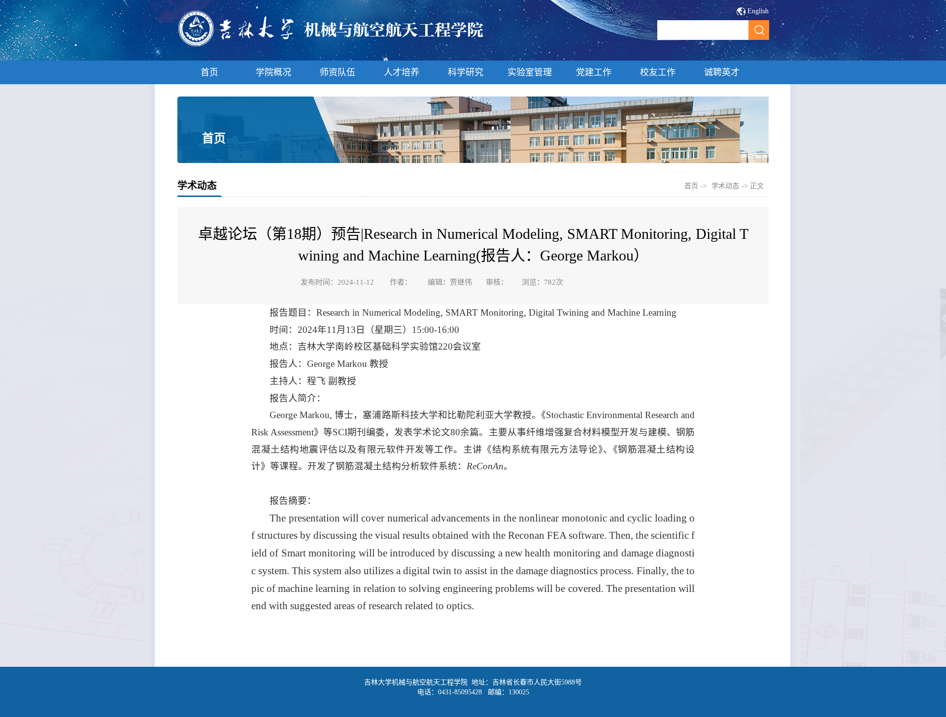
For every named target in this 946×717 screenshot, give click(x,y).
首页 (209, 72)
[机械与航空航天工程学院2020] (331, 45)
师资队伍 (337, 72)
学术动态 (725, 186)
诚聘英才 (722, 72)
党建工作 (593, 72)
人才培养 (401, 72)
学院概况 (273, 72)
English (758, 11)
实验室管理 (529, 72)
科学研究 (465, 72)
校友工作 (658, 72)
